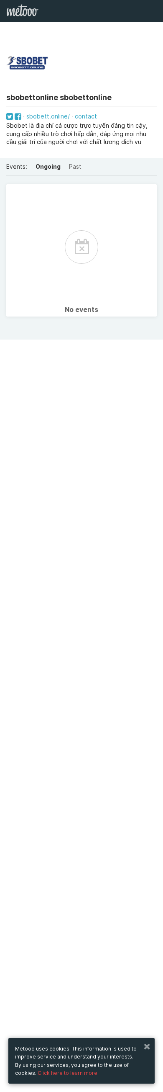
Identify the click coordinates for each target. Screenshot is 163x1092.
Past (75, 166)
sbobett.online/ (48, 116)
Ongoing (48, 166)
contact (86, 116)
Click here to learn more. (68, 1073)
